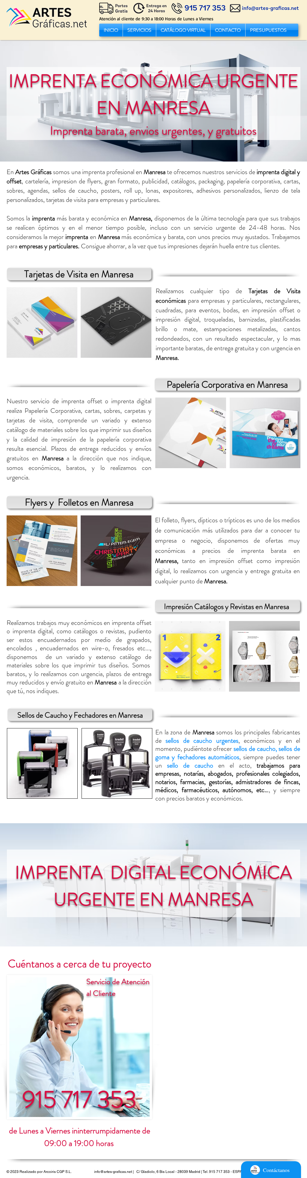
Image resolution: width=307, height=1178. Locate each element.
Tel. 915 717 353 (216, 1172)
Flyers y (40, 502)
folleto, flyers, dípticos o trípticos (203, 520)
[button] (139, 30)
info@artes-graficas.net (113, 1172)
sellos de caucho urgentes (201, 740)
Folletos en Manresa (96, 502)
